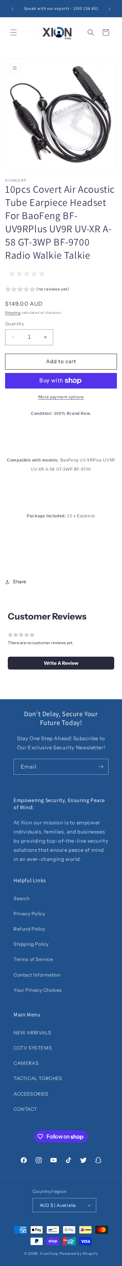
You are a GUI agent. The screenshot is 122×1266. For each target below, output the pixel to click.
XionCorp (49, 1253)
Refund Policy (29, 929)
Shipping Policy (31, 944)
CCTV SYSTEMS (33, 1048)
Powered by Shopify (79, 1253)
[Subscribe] (100, 767)
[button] (13, 32)
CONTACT (25, 1109)
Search (22, 898)
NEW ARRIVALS (32, 1033)
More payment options (61, 396)
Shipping (13, 312)
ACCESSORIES (31, 1094)
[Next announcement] (109, 8)
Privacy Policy (29, 914)
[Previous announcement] (12, 8)
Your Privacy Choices (38, 990)
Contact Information (37, 975)
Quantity (14, 323)
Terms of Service (33, 959)
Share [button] (19, 582)
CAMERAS (26, 1063)
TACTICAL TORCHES (38, 1078)
